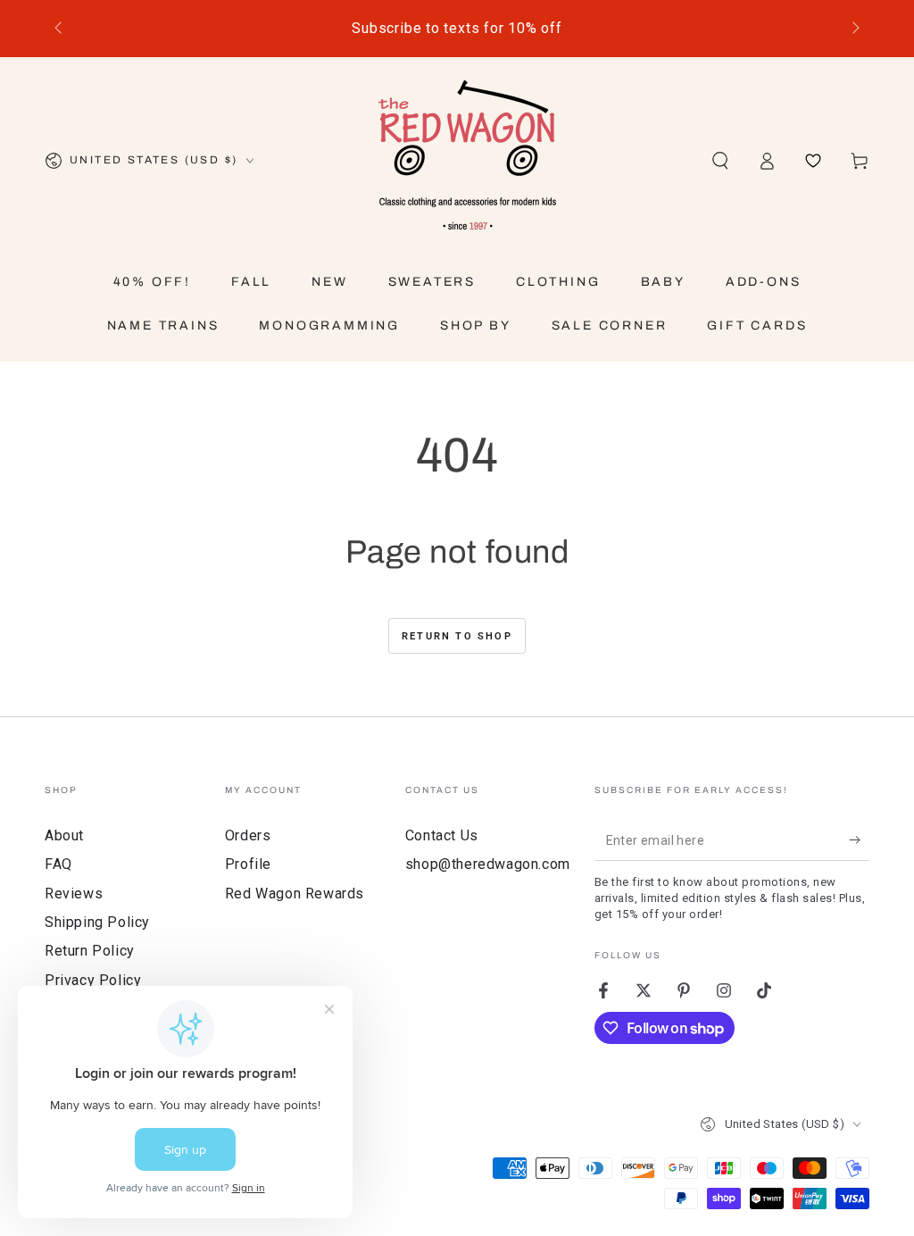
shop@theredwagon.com (487, 864)
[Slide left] (60, 29)
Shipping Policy (97, 922)
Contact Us (441, 835)
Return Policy (90, 950)
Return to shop (457, 636)
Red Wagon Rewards (294, 893)
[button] (720, 160)
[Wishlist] (813, 160)
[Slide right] (854, 29)
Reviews (74, 893)
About (64, 835)
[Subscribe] (859, 840)
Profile (248, 864)
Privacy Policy (93, 980)
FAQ (58, 864)
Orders (248, 835)
